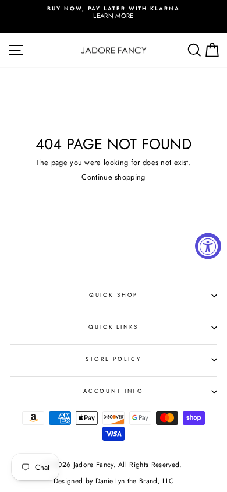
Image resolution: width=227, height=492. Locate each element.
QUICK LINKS (113, 327)
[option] (113, 13)
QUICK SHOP (114, 295)
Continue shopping (113, 177)
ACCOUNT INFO (113, 391)
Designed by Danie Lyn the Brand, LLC (113, 481)
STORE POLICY (113, 359)
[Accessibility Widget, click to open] (208, 246)
